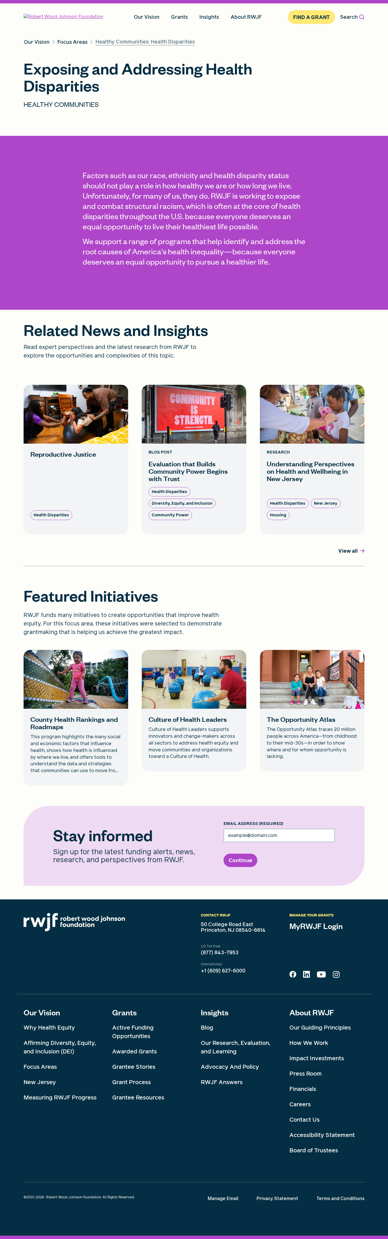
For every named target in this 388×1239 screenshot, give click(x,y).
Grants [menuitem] (179, 16)
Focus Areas (40, 1067)
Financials (302, 1089)
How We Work (308, 1043)
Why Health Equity (49, 1028)
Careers (300, 1104)
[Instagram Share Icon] (336, 976)
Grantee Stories (133, 1067)
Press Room (305, 1074)
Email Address (253, 824)
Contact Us (304, 1120)
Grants (124, 1012)
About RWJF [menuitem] (246, 16)
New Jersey (40, 1082)
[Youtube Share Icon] (321, 976)
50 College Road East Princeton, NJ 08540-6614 (233, 927)
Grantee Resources (138, 1097)
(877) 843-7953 (220, 952)
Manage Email (223, 1198)
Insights (214, 1012)
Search (349, 16)
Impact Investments (316, 1058)
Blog (207, 1028)
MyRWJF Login (316, 926)
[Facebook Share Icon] (292, 976)
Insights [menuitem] (209, 16)
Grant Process (131, 1082)
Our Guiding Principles (320, 1028)
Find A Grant (311, 17)
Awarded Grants (134, 1051)
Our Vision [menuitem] (146, 16)
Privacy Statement (277, 1198)
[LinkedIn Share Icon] (306, 976)
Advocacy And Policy (230, 1067)
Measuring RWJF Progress (60, 1097)
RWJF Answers (222, 1082)
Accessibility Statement (322, 1135)
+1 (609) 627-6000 (223, 971)
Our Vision (42, 1012)
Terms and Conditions (340, 1198)
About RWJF (311, 1012)
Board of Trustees (313, 1150)
